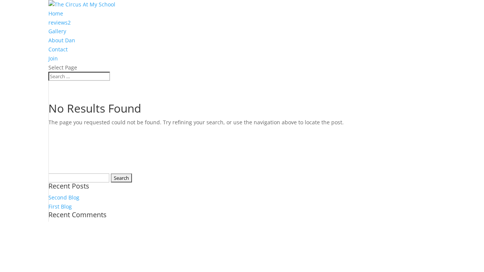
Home (55, 13)
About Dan (61, 40)
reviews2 (59, 22)
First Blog (60, 206)
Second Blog (63, 197)
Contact (58, 49)
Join (53, 58)
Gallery (57, 31)
